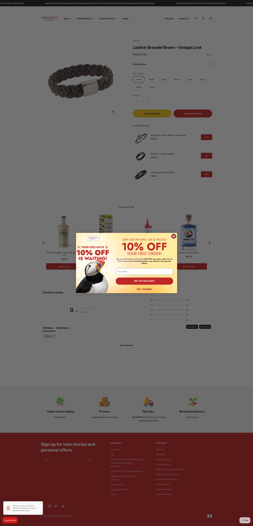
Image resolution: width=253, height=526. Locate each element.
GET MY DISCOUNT (144, 281)
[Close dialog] (173, 236)
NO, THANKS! (144, 289)
